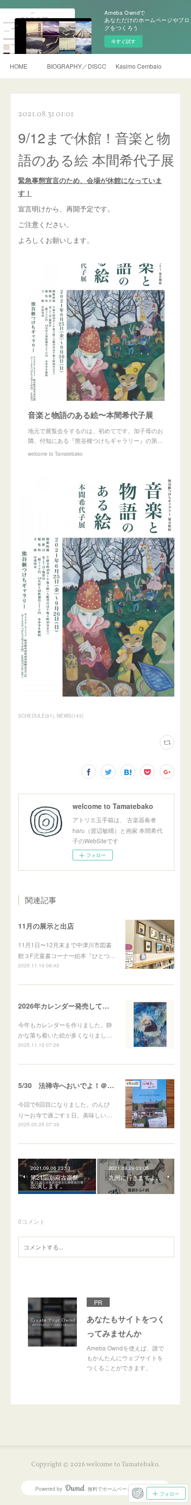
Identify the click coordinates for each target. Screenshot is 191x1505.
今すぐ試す (123, 41)
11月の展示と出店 (46, 926)
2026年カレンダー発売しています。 (74, 1006)
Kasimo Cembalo (139, 66)
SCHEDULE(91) (36, 715)
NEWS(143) (70, 715)
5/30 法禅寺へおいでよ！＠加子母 (73, 1085)
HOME (18, 66)
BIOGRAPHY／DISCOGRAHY (76, 66)
